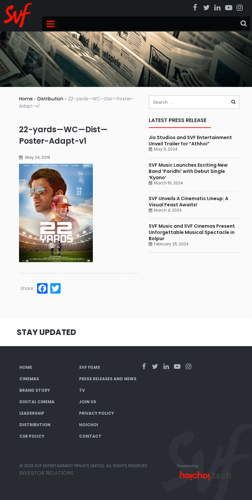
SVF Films (89, 367)
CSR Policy (31, 436)
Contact (90, 436)
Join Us (87, 402)
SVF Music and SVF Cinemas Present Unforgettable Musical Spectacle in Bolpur (192, 232)
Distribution (50, 98)
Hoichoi (88, 424)
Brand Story (34, 390)
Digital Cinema (36, 402)
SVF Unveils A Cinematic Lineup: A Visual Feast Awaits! (188, 201)
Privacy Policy (96, 413)
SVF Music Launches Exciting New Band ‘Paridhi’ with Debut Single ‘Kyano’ (188, 171)
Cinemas (29, 379)
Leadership (31, 413)
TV (82, 390)
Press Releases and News (107, 379)
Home (26, 98)
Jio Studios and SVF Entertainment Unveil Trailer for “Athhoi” (190, 140)
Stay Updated (46, 332)
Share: (27, 288)
